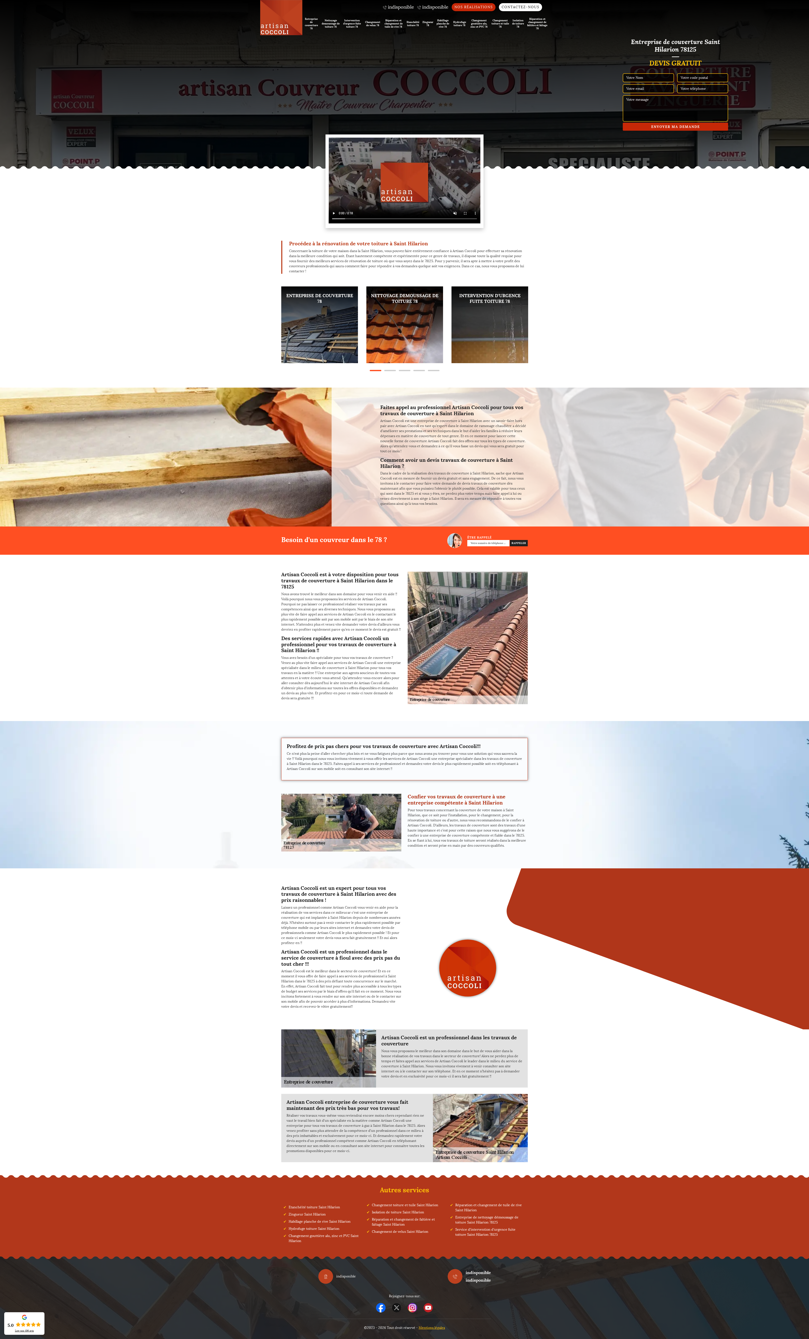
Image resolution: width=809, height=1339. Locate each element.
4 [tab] (419, 370)
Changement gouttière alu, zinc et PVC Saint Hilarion (324, 1238)
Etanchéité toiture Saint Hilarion (314, 1207)
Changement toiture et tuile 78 (500, 23)
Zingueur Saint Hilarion (307, 1214)
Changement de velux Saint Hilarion (400, 1232)
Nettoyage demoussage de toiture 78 (331, 23)
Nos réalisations (473, 7)
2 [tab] (390, 370)
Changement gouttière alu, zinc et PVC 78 (479, 23)
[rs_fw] (396, 1307)
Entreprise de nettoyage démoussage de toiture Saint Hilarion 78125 (486, 1219)
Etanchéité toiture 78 (413, 23)
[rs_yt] (428, 1307)
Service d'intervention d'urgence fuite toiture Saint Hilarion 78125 (485, 1232)
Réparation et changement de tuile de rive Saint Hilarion (488, 1207)
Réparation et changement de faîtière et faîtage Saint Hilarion (403, 1221)
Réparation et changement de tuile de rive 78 (393, 23)
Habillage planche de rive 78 (443, 23)
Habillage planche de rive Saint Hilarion (320, 1221)
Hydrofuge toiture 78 (459, 23)
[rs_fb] (381, 1307)
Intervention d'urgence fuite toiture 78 (352, 23)
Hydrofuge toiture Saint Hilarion (314, 1229)
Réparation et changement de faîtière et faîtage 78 (537, 23)
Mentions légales (432, 1328)
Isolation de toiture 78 (518, 23)
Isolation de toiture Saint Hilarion (398, 1212)
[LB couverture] (281, 17)
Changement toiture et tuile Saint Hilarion (405, 1205)
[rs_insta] (412, 1307)
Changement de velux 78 (372, 23)
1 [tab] (375, 370)
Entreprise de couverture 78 (311, 23)
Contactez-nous (520, 7)
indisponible (478, 1272)
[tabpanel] (319, 324)
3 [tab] (404, 370)
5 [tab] (433, 370)
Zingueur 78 (427, 23)
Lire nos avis (24, 1330)
